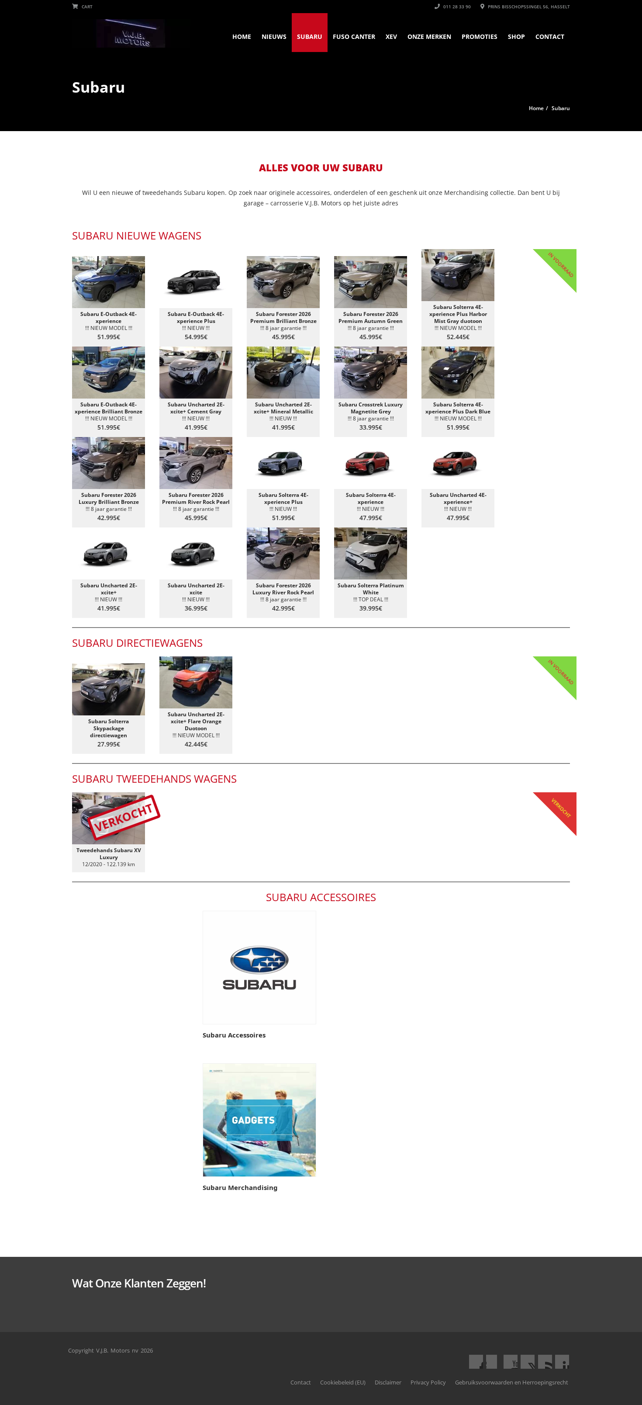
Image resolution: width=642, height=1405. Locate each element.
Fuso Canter (354, 36)
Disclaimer (388, 1382)
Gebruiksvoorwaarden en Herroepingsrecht (511, 1382)
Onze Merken (429, 36)
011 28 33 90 (456, 6)
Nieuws (274, 36)
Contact (549, 36)
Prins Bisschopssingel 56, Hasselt (528, 6)
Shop (516, 36)
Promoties (479, 36)
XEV (391, 36)
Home (241, 36)
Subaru (309, 36)
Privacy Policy (428, 1382)
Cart (86, 6)
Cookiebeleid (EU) (343, 1382)
